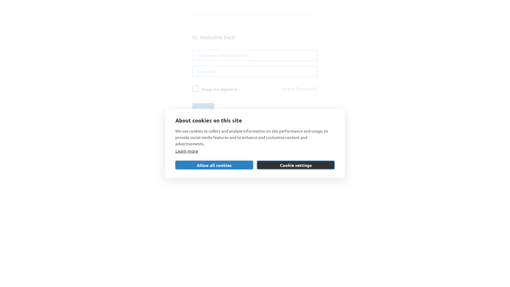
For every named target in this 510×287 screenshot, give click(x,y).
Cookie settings (296, 165)
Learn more (186, 151)
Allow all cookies (214, 165)
